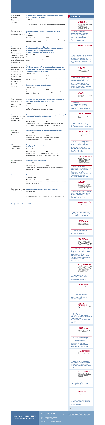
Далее (30, 204)
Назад (13, 204)
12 (26, 204)
